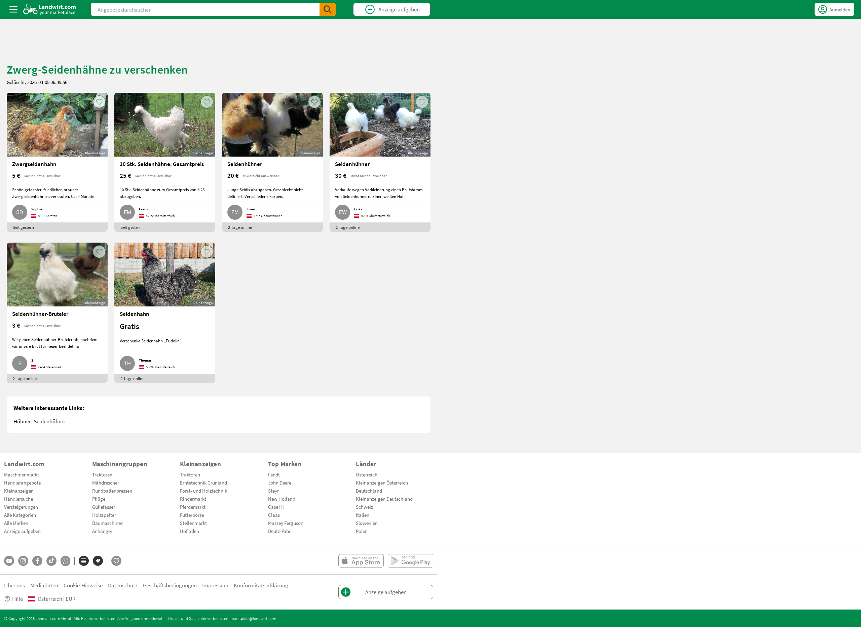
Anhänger (102, 531)
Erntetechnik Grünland (203, 482)
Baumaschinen (107, 522)
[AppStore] (361, 561)
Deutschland (369, 490)
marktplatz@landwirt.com (253, 618)
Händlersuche (18, 498)
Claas (274, 514)
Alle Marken (16, 522)
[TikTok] (51, 561)
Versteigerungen (21, 506)
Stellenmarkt (193, 522)
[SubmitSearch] (328, 9)
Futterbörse (192, 514)
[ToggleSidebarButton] (13, 9)
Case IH (276, 506)
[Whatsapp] (65, 561)
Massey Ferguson (285, 522)
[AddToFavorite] (99, 101)
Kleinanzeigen (19, 490)
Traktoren (102, 474)
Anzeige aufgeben (22, 531)
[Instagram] (23, 561)
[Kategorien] (84, 561)
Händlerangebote (22, 482)
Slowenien (367, 522)
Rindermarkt (193, 498)
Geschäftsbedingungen (170, 585)
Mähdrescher (105, 482)
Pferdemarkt (192, 506)
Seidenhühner (50, 421)
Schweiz (364, 506)
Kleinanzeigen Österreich (382, 482)
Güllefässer (103, 506)
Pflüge (98, 498)
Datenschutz (123, 585)
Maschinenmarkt (21, 474)
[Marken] (98, 561)
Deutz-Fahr (279, 531)
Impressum (215, 585)
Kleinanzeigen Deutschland (384, 498)
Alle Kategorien (20, 514)
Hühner (22, 421)
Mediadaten (44, 585)
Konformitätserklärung (261, 585)
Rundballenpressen (112, 490)
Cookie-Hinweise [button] (83, 585)
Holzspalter (104, 514)
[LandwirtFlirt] (116, 561)
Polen (362, 531)
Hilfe (17, 598)
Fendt (274, 474)
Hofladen (189, 531)
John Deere (279, 482)
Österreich (366, 474)
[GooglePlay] (410, 561)
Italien (362, 514)
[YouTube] (9, 561)
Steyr (273, 490)
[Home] (49, 9)
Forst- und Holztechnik (203, 490)
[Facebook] (37, 561)
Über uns (14, 585)
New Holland (281, 498)
